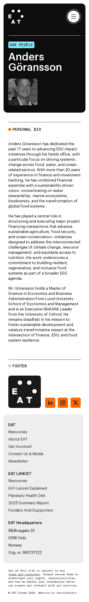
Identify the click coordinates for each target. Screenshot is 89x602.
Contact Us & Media (25, 454)
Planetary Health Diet (26, 496)
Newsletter (18, 461)
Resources (17, 432)
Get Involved (19, 447)
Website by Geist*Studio (57, 592)
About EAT (18, 439)
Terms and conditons (24, 574)
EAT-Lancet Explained (27, 488)
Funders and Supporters (30, 510)
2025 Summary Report (28, 503)
